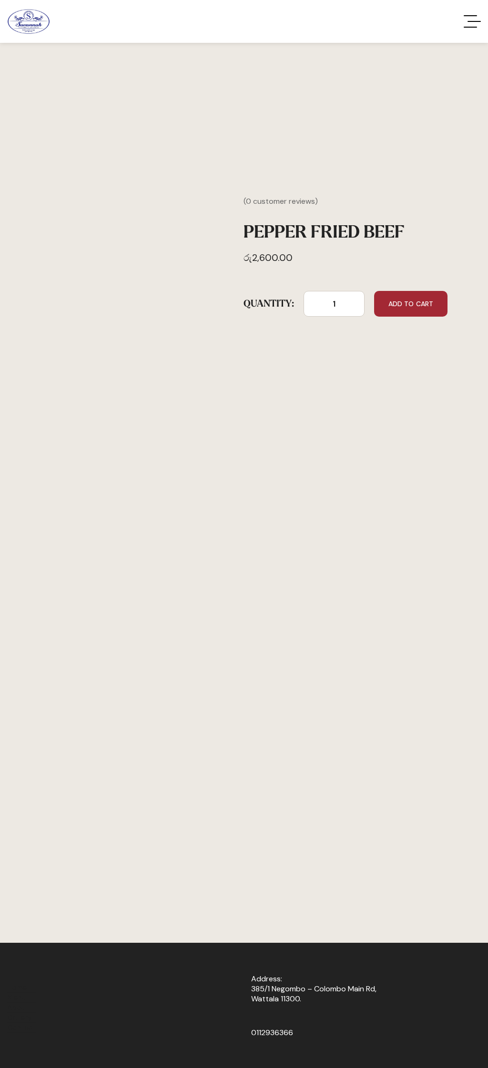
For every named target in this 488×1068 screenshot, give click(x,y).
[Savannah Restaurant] (28, 21)
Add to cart (411, 303)
